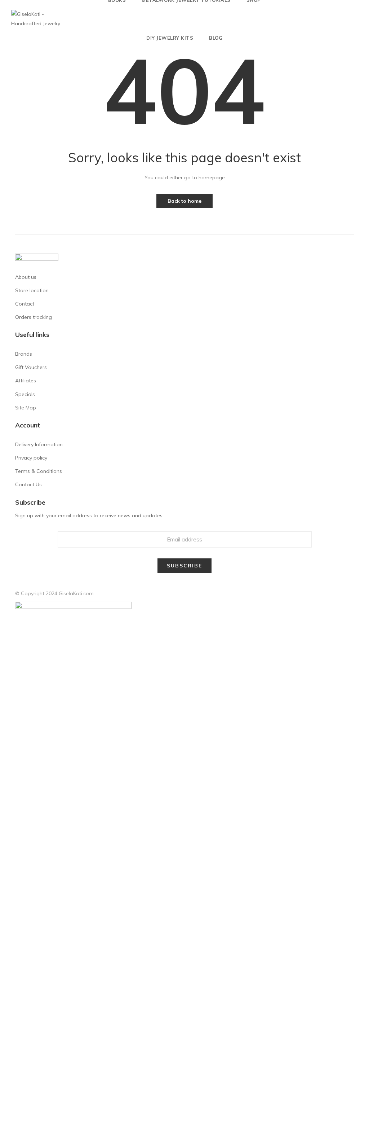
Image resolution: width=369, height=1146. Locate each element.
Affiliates (25, 380)
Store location (32, 290)
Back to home (184, 201)
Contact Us (28, 484)
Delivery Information (39, 444)
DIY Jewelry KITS (169, 38)
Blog (215, 38)
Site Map (25, 407)
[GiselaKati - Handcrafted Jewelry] (38, 18)
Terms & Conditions (38, 471)
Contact (24, 303)
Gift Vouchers (31, 367)
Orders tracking (33, 317)
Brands (23, 354)
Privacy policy (31, 458)
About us (25, 277)
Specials (25, 394)
